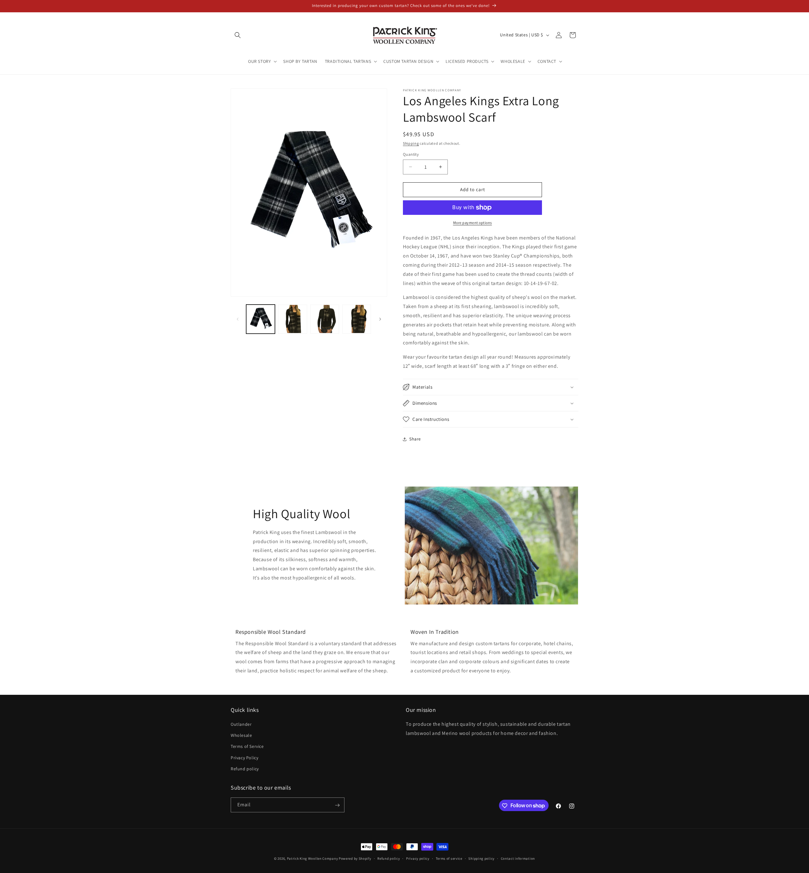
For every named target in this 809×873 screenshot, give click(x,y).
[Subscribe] (337, 805)
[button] (238, 35)
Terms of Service (247, 746)
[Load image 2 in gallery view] (292, 319)
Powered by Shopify (355, 858)
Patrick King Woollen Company (312, 858)
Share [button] (415, 439)
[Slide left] (238, 319)
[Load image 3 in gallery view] (324, 319)
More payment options (472, 222)
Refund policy (245, 769)
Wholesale (241, 735)
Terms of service (449, 858)
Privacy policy (417, 858)
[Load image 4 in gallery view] (356, 319)
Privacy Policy (244, 758)
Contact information (518, 858)
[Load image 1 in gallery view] (260, 319)
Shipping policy (481, 858)
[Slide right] (380, 319)
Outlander (241, 724)
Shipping (411, 143)
